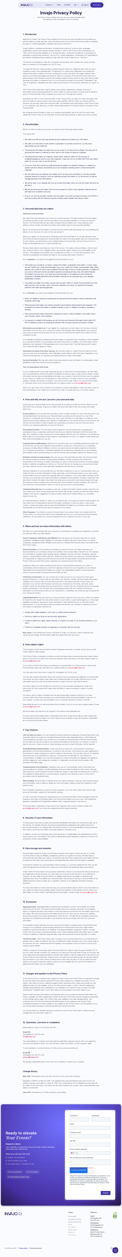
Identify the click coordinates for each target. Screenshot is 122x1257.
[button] (49, 5)
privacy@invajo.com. (90, 892)
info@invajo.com (29, 1037)
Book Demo (97, 5)
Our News (67, 5)
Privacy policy (23, 1248)
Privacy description (35, 1248)
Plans (58, 5)
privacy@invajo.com (83, 383)
